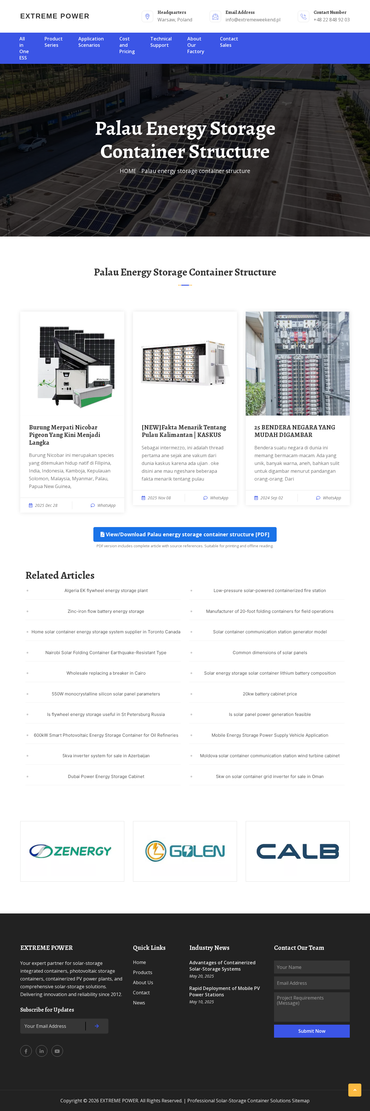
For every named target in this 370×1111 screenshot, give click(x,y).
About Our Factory (195, 45)
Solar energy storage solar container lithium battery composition (270, 673)
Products (142, 972)
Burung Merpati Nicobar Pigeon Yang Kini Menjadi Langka (64, 435)
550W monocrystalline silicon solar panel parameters (106, 694)
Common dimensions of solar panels (270, 652)
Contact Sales (229, 42)
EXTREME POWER (55, 16)
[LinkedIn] (41, 1051)
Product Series (54, 42)
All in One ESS (24, 48)
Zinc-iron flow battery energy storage (106, 611)
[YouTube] (57, 1051)
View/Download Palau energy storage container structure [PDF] (186, 534)
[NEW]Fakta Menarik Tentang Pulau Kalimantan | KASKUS (184, 431)
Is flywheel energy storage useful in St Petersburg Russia (106, 714)
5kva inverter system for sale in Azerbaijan (106, 755)
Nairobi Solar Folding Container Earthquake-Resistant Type (105, 652)
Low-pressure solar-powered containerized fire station (270, 590)
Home (139, 962)
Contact (141, 992)
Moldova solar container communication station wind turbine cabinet (270, 755)
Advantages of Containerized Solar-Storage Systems (222, 965)
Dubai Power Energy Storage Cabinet (106, 776)
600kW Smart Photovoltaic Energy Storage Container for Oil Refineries (106, 735)
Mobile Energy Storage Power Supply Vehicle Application (270, 735)
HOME (128, 171)
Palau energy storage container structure (195, 171)
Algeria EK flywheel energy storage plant (106, 590)
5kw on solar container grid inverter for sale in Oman (270, 776)
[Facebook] (26, 1051)
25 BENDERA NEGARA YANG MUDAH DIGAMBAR (294, 431)
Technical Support (161, 42)
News (139, 1003)
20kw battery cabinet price (270, 694)
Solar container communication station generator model (270, 631)
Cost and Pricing (127, 45)
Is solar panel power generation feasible (270, 714)
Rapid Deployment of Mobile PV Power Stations (224, 991)
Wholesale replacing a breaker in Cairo (106, 673)
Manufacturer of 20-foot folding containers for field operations (270, 611)
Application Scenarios (91, 42)
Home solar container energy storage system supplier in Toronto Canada (106, 631)
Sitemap (301, 1100)
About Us (143, 982)
